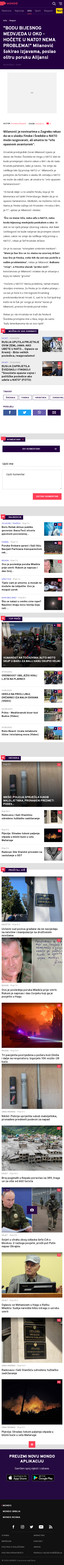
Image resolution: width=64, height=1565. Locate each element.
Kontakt (38, 1541)
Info (5, 20)
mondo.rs (39, 124)
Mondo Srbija (11, 1511)
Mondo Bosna (11, 1517)
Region (13, 20)
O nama (5, 1535)
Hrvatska (40, 397)
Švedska (10, 397)
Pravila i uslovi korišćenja (48, 1553)
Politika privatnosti (12, 1553)
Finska (25, 397)
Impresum (6, 1541)
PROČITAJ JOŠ (17, 870)
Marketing (39, 1535)
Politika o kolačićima (13, 1547)
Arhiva (37, 1547)
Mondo (7, 1505)
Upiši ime (7, 464)
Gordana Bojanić (18, 124)
